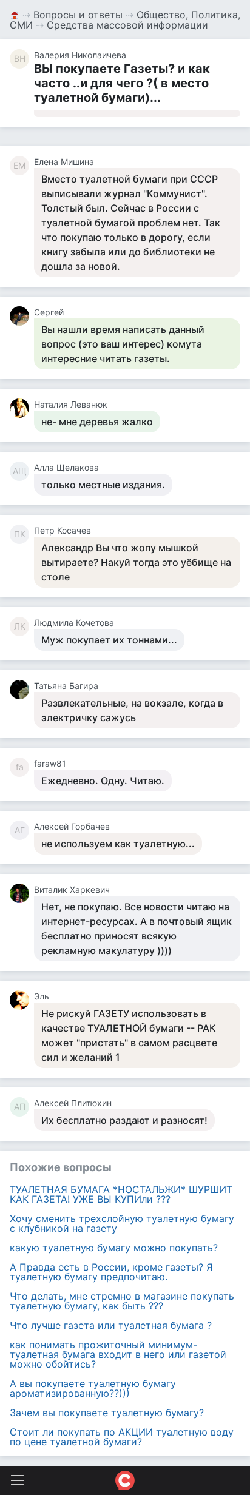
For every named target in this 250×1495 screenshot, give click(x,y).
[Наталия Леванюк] (22, 408)
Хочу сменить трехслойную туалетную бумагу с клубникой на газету (122, 1223)
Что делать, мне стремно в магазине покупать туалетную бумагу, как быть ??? (122, 1301)
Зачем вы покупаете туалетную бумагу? (107, 1412)
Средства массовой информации (127, 25)
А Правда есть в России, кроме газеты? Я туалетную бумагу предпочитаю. (111, 1272)
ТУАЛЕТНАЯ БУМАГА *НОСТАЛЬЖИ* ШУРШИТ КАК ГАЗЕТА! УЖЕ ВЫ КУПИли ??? (121, 1194)
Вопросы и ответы (78, 14)
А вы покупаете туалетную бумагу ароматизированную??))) (93, 1388)
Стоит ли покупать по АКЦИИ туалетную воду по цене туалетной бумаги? (122, 1437)
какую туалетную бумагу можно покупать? (114, 1247)
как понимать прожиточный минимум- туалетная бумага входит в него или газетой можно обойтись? (118, 1354)
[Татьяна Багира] (22, 689)
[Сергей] (22, 316)
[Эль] (22, 1000)
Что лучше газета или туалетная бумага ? (111, 1325)
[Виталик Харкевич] (22, 893)
